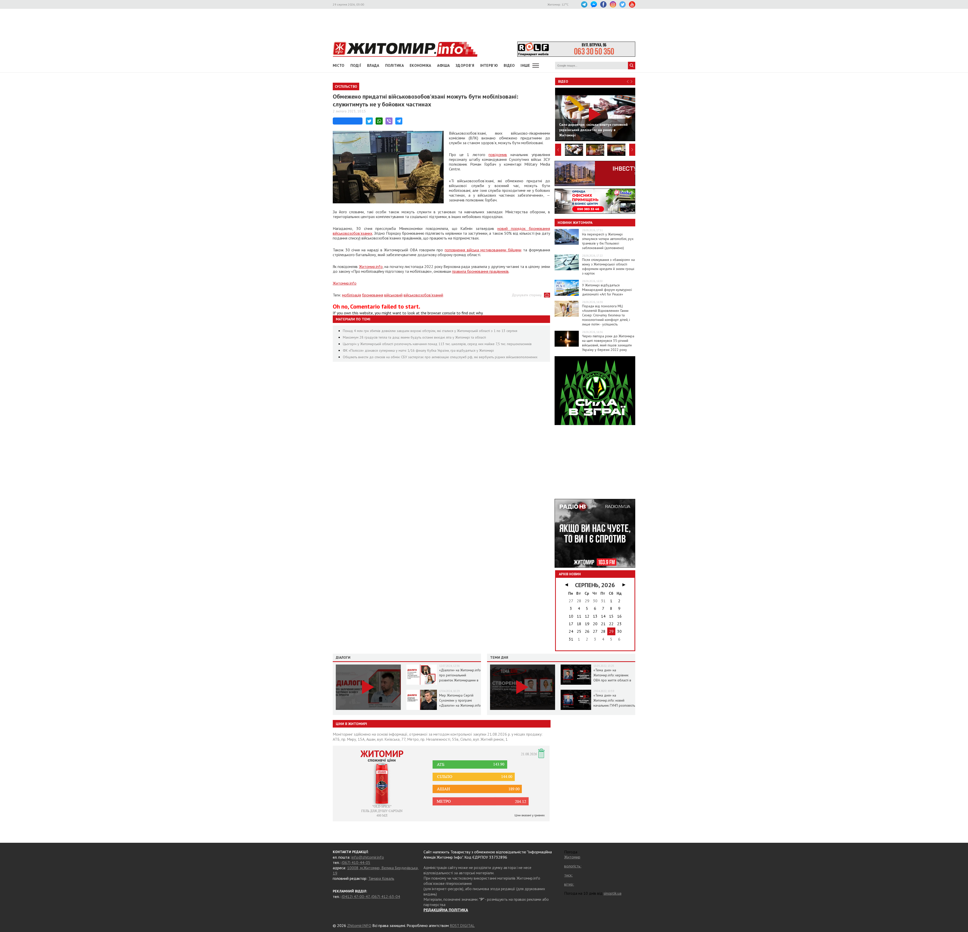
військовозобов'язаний (423, 294)
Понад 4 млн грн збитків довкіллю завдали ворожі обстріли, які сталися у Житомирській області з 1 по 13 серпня (430, 330)
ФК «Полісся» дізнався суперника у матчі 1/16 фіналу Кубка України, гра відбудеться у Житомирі (418, 350)
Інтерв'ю (489, 65)
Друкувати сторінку (527, 295)
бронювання (372, 294)
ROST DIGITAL (462, 925)
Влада (373, 65)
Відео (563, 81)
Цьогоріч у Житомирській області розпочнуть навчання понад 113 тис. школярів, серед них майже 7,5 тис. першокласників (437, 344)
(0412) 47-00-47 (356, 896)
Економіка (420, 65)
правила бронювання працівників (480, 271)
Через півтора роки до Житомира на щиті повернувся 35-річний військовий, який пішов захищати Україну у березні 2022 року (608, 343)
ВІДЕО (509, 65)
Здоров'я (465, 65)
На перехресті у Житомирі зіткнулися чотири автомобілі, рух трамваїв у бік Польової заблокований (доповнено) (607, 241)
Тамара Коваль (381, 878)
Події (355, 65)
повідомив (498, 154)
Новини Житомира (575, 222)
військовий (393, 294)
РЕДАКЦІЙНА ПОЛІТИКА (446, 909)
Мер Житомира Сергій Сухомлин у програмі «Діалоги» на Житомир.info (460, 700)
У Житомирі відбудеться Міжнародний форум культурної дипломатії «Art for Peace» (607, 289)
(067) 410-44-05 (356, 862)
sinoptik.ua (612, 893)
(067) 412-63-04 (385, 896)
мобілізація (351, 294)
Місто (339, 65)
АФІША (443, 65)
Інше (525, 65)
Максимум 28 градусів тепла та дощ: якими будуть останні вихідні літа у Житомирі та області (414, 337)
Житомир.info (371, 266)
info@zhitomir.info (367, 857)
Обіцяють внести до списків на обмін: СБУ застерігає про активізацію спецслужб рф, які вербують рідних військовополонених (440, 357)
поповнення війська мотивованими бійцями (483, 249)
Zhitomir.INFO (359, 925)
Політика (394, 65)
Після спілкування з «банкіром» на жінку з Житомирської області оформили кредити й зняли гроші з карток (608, 266)
